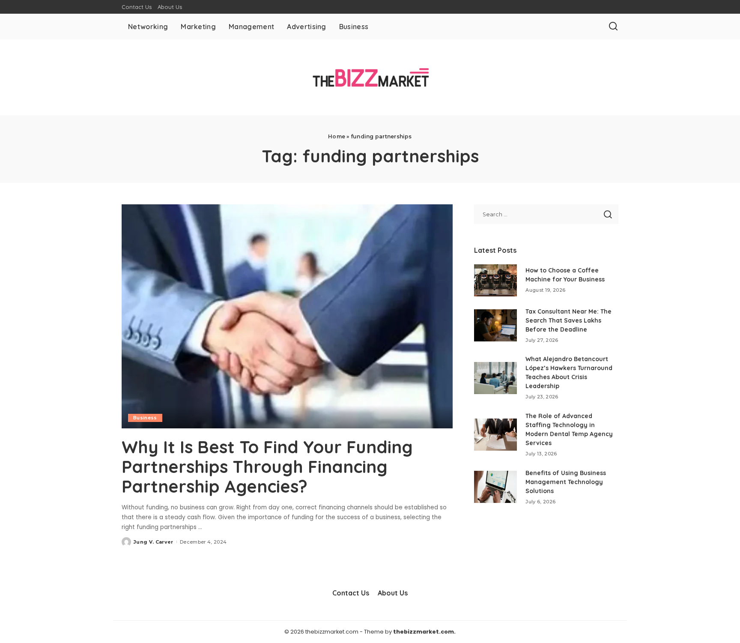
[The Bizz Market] (370, 77)
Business (145, 418)
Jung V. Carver (153, 542)
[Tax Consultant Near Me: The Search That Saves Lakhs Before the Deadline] (495, 325)
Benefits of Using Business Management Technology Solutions (565, 482)
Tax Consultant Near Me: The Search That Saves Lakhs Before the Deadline (568, 320)
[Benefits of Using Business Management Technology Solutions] (495, 487)
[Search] (613, 26)
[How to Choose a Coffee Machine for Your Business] (495, 280)
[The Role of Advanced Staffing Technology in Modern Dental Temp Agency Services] (495, 435)
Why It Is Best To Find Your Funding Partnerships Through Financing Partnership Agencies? (267, 466)
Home (336, 136)
